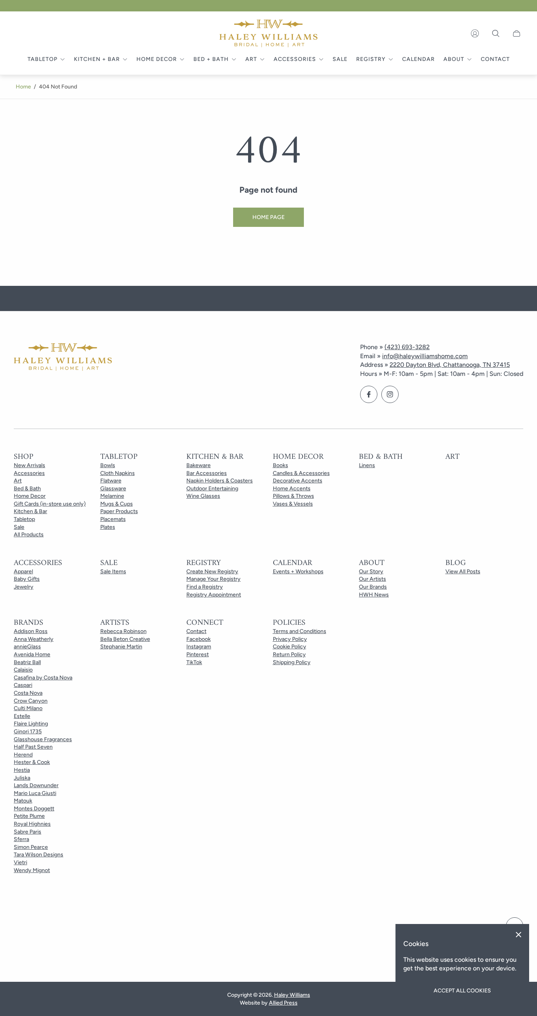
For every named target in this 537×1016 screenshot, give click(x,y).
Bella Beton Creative (125, 639)
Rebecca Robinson (123, 631)
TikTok (194, 662)
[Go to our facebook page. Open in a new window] (368, 394)
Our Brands (373, 586)
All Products (29, 534)
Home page (268, 217)
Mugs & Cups (116, 504)
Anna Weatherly (33, 639)
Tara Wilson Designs (38, 854)
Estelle (22, 716)
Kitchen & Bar (30, 511)
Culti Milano (28, 708)
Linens (367, 465)
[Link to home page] (63, 358)
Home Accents (292, 488)
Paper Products (119, 511)
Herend (23, 754)
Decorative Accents (297, 480)
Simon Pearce (31, 847)
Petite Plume (29, 816)
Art (18, 480)
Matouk (23, 800)
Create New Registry (212, 571)
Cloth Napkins (117, 473)
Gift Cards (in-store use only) (50, 504)
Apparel (23, 571)
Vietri (20, 862)
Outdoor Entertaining (212, 488)
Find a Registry (204, 586)
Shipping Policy (292, 662)
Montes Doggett (34, 808)
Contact (196, 631)
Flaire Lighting (31, 723)
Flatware (110, 480)
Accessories (29, 473)
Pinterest (197, 654)
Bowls (107, 465)
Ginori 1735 (28, 731)
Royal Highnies (32, 824)
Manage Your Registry (213, 579)
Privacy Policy (290, 639)
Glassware (113, 488)
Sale (19, 527)
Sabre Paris (27, 831)
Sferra (21, 839)
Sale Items (113, 571)
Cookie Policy (289, 646)
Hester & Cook (32, 762)
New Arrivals (29, 465)
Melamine (112, 496)
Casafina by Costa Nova (43, 677)
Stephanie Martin (121, 646)
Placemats (113, 519)
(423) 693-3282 (407, 347)
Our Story (371, 571)
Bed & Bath (27, 488)
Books (280, 465)
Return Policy (289, 654)
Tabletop (24, 519)
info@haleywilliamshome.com (425, 356)
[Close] (518, 934)
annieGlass (27, 646)
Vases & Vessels (293, 504)
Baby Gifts (27, 579)
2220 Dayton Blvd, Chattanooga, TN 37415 (450, 364)
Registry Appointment (213, 594)
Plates (107, 527)
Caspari (23, 685)
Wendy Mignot (32, 870)
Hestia (22, 770)
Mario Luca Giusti (35, 793)
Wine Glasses (203, 496)
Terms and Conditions (299, 631)
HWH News (374, 594)
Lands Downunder (36, 785)
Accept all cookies (462, 990)
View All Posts (462, 571)
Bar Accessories (206, 473)
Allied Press (283, 1002)
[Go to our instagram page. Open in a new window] (390, 394)
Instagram (198, 646)
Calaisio (23, 669)
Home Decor (30, 496)
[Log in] (475, 33)
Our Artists (372, 579)
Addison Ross (31, 631)
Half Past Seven (33, 747)
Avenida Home (32, 654)
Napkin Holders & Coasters (219, 480)
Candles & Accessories (301, 473)
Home (23, 86)
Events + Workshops (298, 571)
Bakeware (198, 465)
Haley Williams (292, 995)
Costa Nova (28, 693)
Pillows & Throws (293, 496)
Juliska (22, 778)
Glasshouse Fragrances (43, 739)
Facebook (198, 639)
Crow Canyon (31, 701)
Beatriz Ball (27, 662)
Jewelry (23, 586)
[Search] (495, 33)
